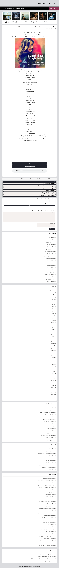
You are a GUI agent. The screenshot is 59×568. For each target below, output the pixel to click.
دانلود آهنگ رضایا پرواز (52, 492)
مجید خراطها (54, 366)
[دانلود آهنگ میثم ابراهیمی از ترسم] (52, 16)
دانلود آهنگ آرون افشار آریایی (50, 437)
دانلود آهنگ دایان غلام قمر (51, 455)
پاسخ (29, 205)
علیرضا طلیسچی (53, 355)
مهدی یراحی (54, 382)
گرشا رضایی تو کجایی (25, 21)
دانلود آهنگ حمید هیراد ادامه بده (50, 503)
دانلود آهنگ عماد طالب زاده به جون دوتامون (48, 529)
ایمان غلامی (54, 304)
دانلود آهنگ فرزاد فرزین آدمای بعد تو (47, 193)
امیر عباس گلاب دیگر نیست (16, 22)
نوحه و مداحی (53, 392)
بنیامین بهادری (53, 308)
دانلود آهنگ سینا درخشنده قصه (50, 499)
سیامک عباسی (53, 334)
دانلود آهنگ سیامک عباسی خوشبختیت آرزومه (46, 185)
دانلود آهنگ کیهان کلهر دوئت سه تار (50, 433)
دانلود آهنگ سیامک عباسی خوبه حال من (47, 195)
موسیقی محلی (53, 387)
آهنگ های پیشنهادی (54, 8)
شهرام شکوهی (53, 343)
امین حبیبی (54, 301)
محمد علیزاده (54, 373)
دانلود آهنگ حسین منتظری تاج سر (50, 533)
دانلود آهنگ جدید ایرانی (21, 178)
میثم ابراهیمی (53, 389)
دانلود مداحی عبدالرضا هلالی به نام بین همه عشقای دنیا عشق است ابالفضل (43, 558)
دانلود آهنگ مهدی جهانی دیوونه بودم (49, 419)
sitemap (46, 8)
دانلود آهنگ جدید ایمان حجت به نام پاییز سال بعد (47, 545)
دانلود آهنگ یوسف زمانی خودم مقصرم (49, 522)
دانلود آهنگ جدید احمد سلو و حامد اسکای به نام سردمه (46, 513)
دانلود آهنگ (38, 32)
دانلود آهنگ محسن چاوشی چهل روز (50, 421)
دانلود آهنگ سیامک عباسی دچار (49, 183)
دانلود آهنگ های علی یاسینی (51, 258)
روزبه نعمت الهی (53, 322)
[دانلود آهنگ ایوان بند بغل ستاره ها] (43, 16)
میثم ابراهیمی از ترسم (52, 21)
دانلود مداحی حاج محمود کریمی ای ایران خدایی (48, 554)
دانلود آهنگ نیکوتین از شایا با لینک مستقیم (48, 517)
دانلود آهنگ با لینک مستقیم (36, 178)
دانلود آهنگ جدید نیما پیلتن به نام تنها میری (48, 538)
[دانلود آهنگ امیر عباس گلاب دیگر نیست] (16, 16)
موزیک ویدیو (54, 385)
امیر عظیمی (54, 299)
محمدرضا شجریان (53, 375)
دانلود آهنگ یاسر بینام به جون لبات (50, 510)
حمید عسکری (54, 315)
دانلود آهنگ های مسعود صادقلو (50, 251)
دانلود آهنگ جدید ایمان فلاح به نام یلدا (49, 506)
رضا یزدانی (54, 320)
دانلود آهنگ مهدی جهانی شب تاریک (50, 451)
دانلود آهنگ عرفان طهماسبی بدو (50, 543)
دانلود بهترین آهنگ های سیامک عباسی (30, 140)
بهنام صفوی (54, 311)
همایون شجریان (53, 394)
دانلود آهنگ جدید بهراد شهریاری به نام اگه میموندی (47, 485)
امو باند (55, 297)
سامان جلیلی (54, 329)
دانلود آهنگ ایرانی (44, 178)
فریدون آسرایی (53, 359)
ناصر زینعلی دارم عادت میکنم (7, 22)
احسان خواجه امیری (53, 290)
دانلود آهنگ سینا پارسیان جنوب (50, 469)
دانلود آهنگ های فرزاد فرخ (51, 239)
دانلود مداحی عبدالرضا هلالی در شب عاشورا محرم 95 (47, 561)
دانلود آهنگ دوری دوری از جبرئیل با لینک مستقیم (47, 487)
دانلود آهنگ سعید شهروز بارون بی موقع (49, 467)
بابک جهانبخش (53, 306)
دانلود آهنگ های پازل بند (51, 267)
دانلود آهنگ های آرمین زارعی (51, 246)
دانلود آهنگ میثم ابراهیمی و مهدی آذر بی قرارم (48, 540)
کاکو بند (54, 399)
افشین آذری (54, 294)
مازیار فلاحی (54, 364)
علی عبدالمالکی (53, 350)
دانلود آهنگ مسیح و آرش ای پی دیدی (49, 407)
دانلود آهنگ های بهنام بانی (51, 260)
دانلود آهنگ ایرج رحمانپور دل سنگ (50, 440)
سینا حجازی (54, 336)
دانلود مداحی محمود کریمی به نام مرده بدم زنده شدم (47, 556)
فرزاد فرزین (54, 357)
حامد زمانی (54, 313)
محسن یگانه (54, 371)
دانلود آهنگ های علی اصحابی (51, 281)
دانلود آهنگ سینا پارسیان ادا (51, 460)
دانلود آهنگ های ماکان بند (51, 265)
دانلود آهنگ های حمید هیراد (51, 272)
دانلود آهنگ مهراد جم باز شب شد (50, 414)
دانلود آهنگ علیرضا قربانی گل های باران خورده (48, 412)
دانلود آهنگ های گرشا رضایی (51, 244)
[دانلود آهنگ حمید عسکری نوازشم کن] (34, 16)
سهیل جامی (54, 331)
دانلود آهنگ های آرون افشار (51, 249)
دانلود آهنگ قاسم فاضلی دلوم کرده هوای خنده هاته (47, 453)
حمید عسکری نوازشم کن (34, 22)
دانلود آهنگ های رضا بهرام (51, 253)
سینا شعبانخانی (53, 341)
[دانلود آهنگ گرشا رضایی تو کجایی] (25, 16)
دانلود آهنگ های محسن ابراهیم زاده (50, 274)
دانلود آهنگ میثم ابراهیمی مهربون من (49, 430)
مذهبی (55, 378)
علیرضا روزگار (53, 352)
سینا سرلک (54, 338)
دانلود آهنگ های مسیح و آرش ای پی (50, 256)
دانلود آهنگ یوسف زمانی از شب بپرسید (49, 462)
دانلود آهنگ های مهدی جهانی (51, 242)
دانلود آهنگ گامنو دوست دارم (51, 524)
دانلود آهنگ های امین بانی (51, 237)
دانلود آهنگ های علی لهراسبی (51, 279)
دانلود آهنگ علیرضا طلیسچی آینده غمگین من (48, 435)
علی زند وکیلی (53, 348)
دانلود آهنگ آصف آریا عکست (51, 458)
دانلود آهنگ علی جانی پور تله (51, 448)
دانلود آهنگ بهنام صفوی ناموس (50, 494)
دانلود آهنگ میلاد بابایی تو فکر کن (50, 531)
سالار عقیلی (54, 327)
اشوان (55, 292)
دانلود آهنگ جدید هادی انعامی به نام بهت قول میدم (47, 480)
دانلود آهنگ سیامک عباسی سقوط (48, 187)
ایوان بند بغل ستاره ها (43, 21)
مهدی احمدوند (53, 380)
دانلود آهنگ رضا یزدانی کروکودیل (50, 496)
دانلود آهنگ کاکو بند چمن (51, 428)
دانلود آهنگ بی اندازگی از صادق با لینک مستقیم (47, 508)
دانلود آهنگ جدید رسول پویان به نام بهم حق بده (47, 501)
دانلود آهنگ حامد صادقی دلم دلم (50, 426)
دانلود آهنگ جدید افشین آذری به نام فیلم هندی (47, 536)
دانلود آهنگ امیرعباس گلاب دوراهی (48, 192)
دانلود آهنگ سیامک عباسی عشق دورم (47, 188)
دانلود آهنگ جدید (28, 178)
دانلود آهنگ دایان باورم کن (49, 190)
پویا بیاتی (54, 396)
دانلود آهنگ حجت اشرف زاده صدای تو (49, 478)
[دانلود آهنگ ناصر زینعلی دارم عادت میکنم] (7, 16)
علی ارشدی (54, 345)
